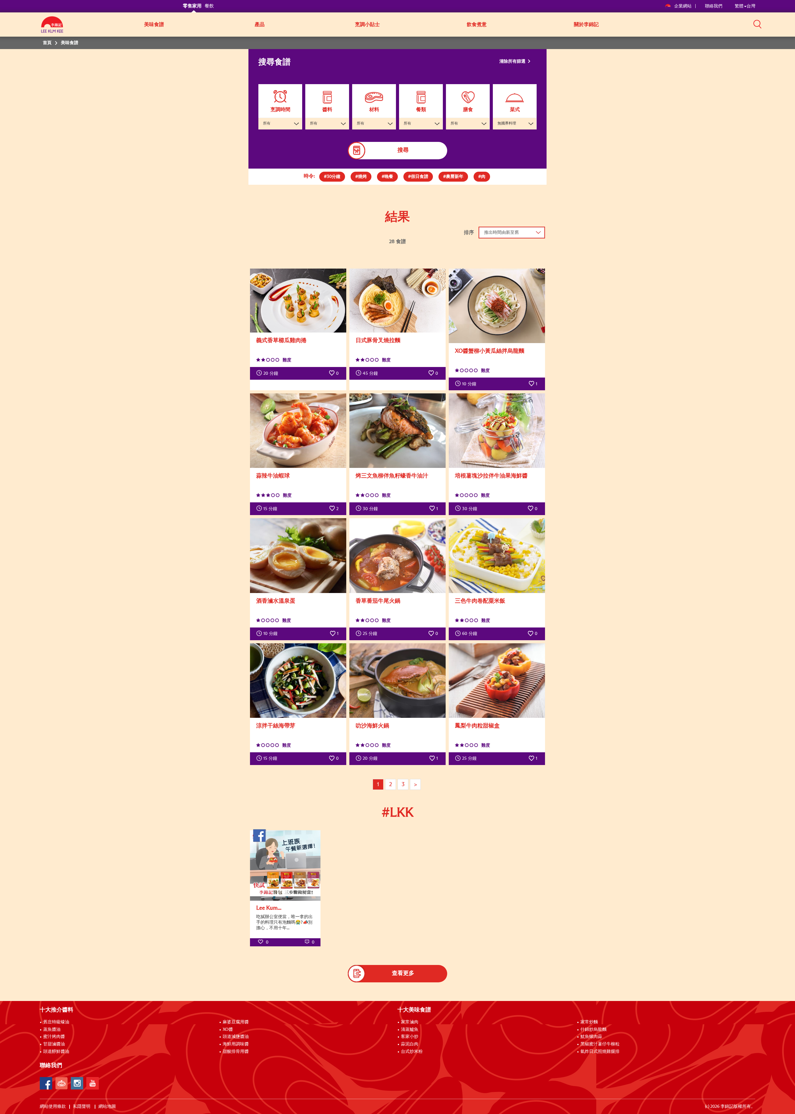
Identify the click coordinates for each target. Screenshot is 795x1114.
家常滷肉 (409, 1022)
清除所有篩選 (512, 61)
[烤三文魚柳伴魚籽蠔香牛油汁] (397, 430)
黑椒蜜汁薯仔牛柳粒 (600, 1044)
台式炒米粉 (412, 1051)
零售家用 (192, 6)
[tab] (332, 177)
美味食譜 (154, 24)
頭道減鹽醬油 (236, 1037)
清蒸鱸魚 (409, 1029)
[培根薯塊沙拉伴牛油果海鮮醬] (497, 430)
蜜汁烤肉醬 (54, 1037)
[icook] (61, 1083)
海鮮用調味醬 (236, 1044)
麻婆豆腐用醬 (236, 1022)
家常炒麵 (589, 1022)
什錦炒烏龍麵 (593, 1029)
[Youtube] (92, 1083)
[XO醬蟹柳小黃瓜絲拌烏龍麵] (497, 306)
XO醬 (228, 1029)
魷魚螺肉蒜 (591, 1037)
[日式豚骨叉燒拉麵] (397, 301)
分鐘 (270, 373)
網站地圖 (107, 1106)
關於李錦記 (586, 24)
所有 (266, 123)
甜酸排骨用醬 (236, 1051)
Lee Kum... (268, 908)
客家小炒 (409, 1037)
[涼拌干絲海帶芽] (298, 680)
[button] (757, 24)
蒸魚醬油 (52, 1029)
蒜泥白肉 (409, 1044)
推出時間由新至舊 (501, 232)
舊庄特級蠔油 (56, 1022)
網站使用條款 (53, 1106)
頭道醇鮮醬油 (56, 1051)
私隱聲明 (82, 1106)
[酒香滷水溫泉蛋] (298, 555)
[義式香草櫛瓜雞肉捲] (298, 301)
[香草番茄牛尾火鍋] (397, 555)
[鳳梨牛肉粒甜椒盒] (497, 680)
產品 (260, 24)
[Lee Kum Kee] (52, 28)
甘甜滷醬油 (54, 1044)
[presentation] (332, 175)
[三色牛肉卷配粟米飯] (497, 555)
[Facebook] (46, 1083)
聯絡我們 (713, 6)
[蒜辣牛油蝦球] (298, 430)
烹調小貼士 (367, 24)
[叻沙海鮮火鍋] (397, 680)
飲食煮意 (477, 24)
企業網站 (683, 6)
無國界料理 (506, 123)
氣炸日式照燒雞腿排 (600, 1051)
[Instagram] (77, 1083)
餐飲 (209, 6)
